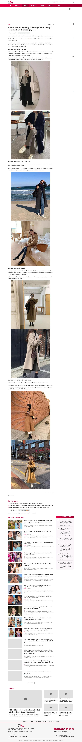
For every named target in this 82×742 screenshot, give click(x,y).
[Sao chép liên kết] (16, 33)
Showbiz (17, 5)
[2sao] (10, 5)
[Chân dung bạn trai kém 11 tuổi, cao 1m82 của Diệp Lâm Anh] (15, 568)
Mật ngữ (50, 5)
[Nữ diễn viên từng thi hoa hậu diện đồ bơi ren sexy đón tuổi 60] (15, 676)
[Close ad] (69, 9)
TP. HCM (55, 735)
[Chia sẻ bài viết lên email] (14, 33)
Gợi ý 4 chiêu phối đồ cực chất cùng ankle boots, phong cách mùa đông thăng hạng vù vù (31, 505)
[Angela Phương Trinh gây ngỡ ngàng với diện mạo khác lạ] (15, 535)
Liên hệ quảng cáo (59, 728)
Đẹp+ (25, 5)
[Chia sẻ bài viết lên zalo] (11, 33)
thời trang (29, 38)
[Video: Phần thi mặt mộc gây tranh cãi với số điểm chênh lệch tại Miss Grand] (25, 699)
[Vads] (69, 22)
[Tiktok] (73, 729)
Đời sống (33, 5)
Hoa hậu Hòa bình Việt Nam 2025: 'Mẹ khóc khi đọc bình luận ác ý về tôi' (51, 700)
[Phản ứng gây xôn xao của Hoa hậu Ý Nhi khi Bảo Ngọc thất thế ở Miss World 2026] (15, 589)
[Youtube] (70, 729)
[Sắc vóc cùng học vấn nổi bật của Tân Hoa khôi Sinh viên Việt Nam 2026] (15, 557)
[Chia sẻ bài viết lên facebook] (9, 33)
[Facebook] (67, 729)
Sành (58, 5)
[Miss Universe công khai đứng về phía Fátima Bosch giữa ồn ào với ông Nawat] (15, 611)
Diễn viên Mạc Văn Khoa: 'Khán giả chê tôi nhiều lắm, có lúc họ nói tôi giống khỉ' (66, 700)
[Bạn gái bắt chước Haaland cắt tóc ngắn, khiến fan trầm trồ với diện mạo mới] (15, 600)
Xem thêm (31, 683)
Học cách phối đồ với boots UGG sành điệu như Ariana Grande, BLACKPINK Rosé (29, 507)
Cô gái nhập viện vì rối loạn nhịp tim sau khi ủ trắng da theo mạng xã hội (65, 714)
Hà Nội (55, 731)
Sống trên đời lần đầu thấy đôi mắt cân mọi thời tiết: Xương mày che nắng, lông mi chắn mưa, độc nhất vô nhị (38, 641)
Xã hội (42, 5)
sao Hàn (14, 513)
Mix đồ (33, 513)
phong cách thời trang (24, 513)
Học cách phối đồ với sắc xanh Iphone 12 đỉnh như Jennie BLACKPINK (26, 503)
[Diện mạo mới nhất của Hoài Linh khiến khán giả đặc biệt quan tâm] (15, 546)
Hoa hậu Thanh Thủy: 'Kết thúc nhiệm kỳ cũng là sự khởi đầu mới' (50, 714)
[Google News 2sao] (24, 33)
